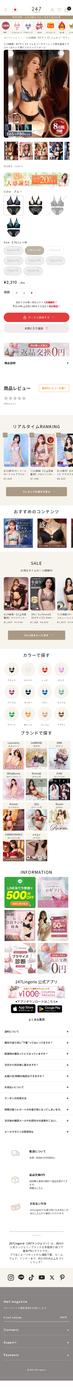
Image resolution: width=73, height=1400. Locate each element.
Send (63, 1317)
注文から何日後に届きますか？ (21, 1065)
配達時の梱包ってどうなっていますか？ (26, 1053)
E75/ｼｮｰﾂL (54, 250)
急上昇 (61, 25)
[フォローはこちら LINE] (21, 1277)
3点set (39, 25)
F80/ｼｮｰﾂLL (33, 270)
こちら (37, 1213)
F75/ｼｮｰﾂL (12, 270)
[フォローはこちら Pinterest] (62, 1277)
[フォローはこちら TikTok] (31, 1277)
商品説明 (10, 363)
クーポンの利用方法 (15, 1098)
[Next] (71, 25)
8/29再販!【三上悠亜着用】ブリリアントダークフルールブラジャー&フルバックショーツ (16, 616)
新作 (5, 25)
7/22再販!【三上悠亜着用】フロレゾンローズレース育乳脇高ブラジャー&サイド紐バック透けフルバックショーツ (42, 472)
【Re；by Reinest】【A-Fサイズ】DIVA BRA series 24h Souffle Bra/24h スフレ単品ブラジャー (42, 616)
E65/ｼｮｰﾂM (13, 250)
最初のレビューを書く (54, 388)
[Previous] (3, 25)
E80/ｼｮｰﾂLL (13, 260)
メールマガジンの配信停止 (19, 1131)
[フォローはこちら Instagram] (10, 1277)
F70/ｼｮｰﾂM (55, 260)
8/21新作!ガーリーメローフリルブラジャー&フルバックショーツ (15, 472)
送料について (11, 1031)
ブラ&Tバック (28, 25)
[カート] (67, 10)
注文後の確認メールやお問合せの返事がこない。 (31, 1120)
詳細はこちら (36, 1187)
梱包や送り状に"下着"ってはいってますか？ (28, 1042)
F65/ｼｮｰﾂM (34, 260)
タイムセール (50, 25)
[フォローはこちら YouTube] (41, 1277)
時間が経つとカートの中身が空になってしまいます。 (33, 1109)
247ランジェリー (13, 37)
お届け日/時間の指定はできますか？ (24, 1076)
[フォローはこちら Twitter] (52, 1277)
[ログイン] (52, 9)
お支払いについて (14, 1087)
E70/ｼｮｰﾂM (34, 250)
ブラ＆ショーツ (17, 25)
